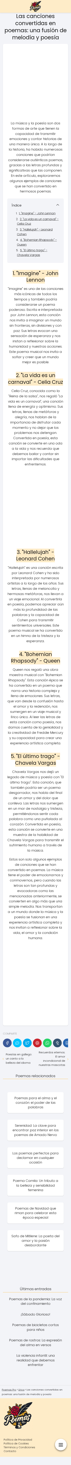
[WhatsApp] (47, 1043)
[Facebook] (7, 1043)
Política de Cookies (16, 1443)
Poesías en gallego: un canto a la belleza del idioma (19, 1058)
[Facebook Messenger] (17, 1043)
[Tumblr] (57, 1043)
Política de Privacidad (18, 1440)
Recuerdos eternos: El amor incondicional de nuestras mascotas (52, 1058)
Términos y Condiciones (19, 1447)
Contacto (10, 1451)
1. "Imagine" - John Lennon (37, 213)
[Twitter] (27, 1043)
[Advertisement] (35, 83)
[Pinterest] (37, 1043)
